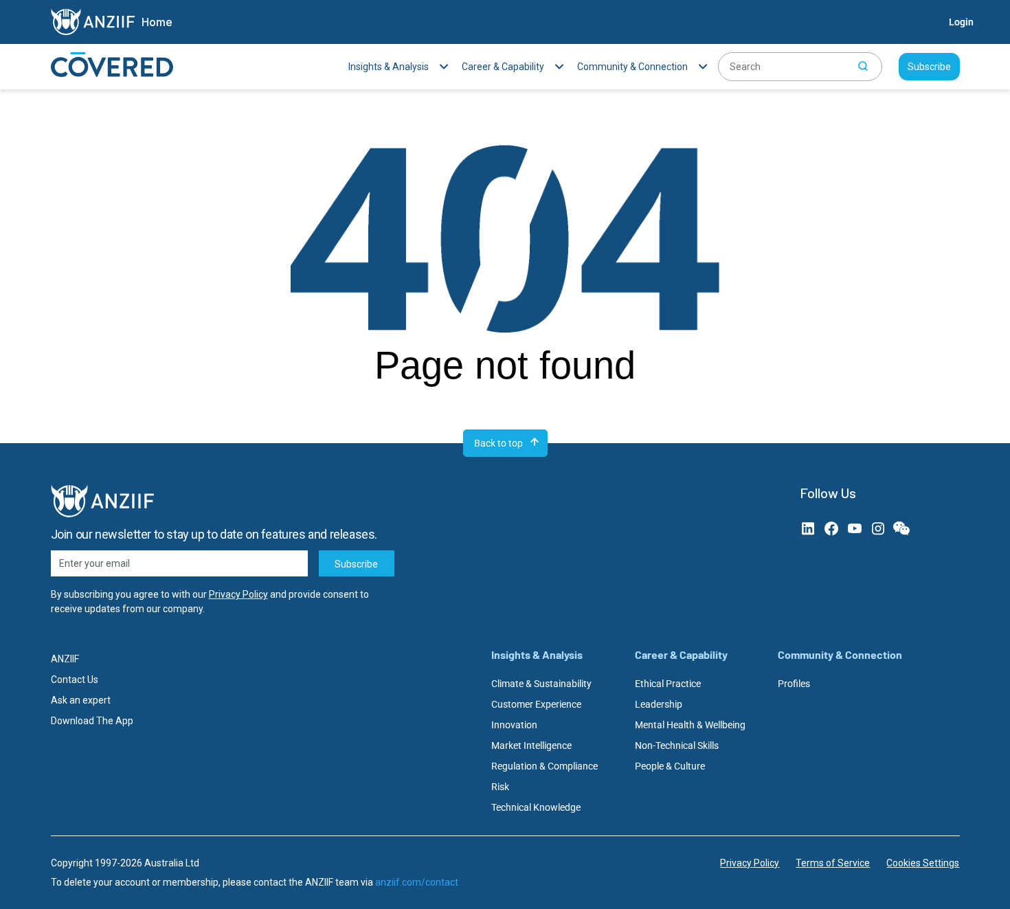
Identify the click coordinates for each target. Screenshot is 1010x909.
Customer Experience (536, 704)
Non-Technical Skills (677, 745)
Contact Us (74, 679)
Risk (500, 786)
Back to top (498, 443)
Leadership (658, 704)
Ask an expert (81, 700)
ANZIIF (65, 658)
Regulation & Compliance (544, 766)
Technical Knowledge (536, 807)
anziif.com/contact (416, 882)
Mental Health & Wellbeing (690, 724)
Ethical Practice (668, 683)
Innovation (514, 724)
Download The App (92, 720)
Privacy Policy (238, 594)
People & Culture (670, 766)
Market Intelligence (531, 745)
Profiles (794, 683)
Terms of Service (833, 862)
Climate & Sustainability (541, 683)
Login (961, 21)
